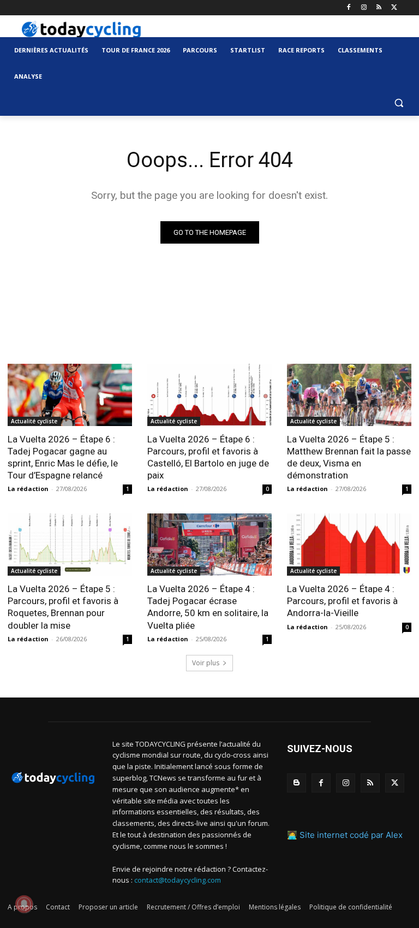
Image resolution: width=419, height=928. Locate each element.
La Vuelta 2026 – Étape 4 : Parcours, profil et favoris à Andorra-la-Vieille (342, 600)
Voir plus (205, 662)
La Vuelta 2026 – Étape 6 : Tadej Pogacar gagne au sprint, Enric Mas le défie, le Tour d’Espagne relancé (63, 457)
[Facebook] (349, 8)
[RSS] (379, 8)
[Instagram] (364, 8)
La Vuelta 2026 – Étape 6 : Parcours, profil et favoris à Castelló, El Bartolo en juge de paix (208, 457)
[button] (398, 103)
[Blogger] (296, 783)
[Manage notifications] (24, 904)
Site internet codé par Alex (351, 835)
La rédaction (28, 488)
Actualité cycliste (34, 421)
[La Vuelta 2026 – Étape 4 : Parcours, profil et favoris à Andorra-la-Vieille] (349, 544)
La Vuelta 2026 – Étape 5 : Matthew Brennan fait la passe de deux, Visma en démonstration (349, 457)
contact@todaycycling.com (177, 880)
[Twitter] (394, 8)
